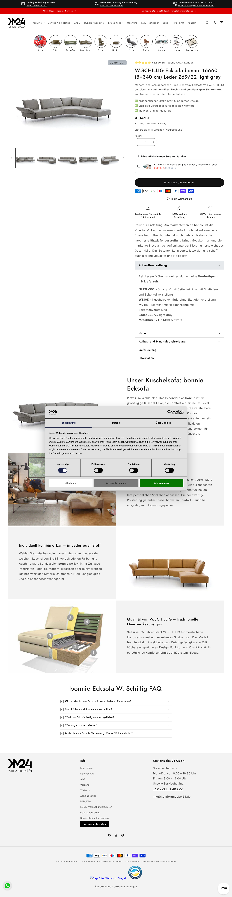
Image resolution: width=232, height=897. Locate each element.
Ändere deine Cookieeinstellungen (116, 886)
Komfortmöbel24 (72, 861)
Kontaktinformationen (166, 861)
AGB (82, 779)
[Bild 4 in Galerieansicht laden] (88, 158)
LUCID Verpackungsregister (96, 806)
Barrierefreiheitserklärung (94, 818)
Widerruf (85, 790)
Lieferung (161, 123)
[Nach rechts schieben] (123, 157)
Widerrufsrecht (91, 861)
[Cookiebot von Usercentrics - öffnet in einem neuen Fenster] (170, 412)
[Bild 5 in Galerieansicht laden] (109, 158)
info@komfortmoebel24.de (172, 796)
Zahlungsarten (88, 795)
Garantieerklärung (90, 812)
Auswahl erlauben (116, 483)
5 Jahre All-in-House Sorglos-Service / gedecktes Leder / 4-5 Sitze (188, 164)
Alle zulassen (161, 483)
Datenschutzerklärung (111, 861)
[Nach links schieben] (11, 157)
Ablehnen (70, 483)
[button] (38, 23)
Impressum (86, 768)
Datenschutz (87, 773)
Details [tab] (116, 422)
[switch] (98, 470)
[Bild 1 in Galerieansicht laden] (25, 158)
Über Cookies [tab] (163, 422)
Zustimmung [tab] (69, 422)
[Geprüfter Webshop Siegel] (108, 878)
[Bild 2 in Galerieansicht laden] (46, 158)
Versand (84, 784)
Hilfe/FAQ (85, 801)
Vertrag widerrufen (94, 824)
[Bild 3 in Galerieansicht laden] (67, 158)
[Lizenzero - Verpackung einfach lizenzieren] (135, 878)
